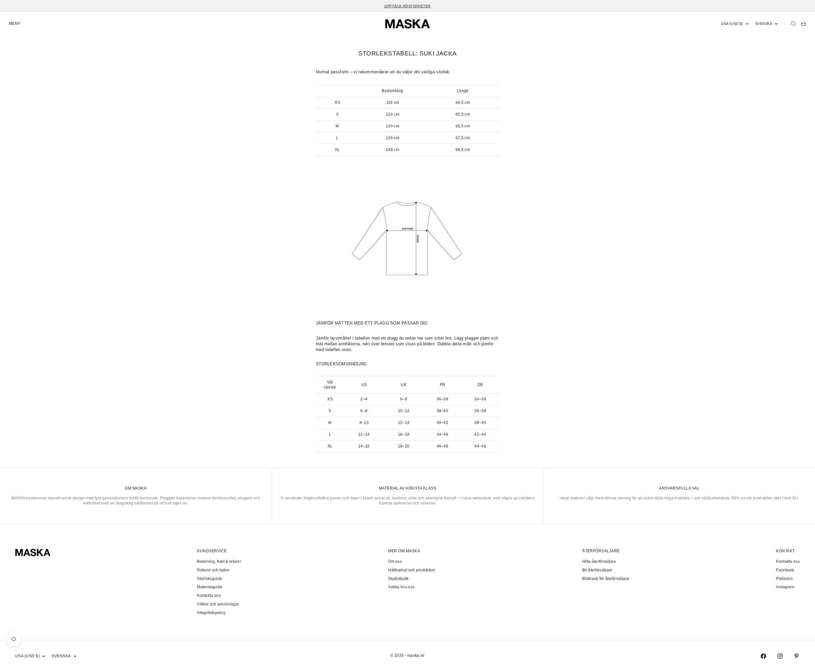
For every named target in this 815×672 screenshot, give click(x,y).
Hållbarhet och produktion (412, 570)
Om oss (395, 561)
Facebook (785, 570)
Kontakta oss (209, 595)
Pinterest (784, 578)
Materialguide (209, 587)
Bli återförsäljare (597, 570)
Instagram (785, 587)
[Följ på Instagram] (780, 656)
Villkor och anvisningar (218, 604)
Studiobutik (398, 578)
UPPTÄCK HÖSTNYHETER (407, 6)
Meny (15, 23)
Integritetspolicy (211, 613)
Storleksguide (209, 578)
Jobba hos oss (401, 587)
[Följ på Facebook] (763, 656)
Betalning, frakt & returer (219, 561)
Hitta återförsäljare (599, 561)
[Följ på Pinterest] (796, 656)
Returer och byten (213, 570)
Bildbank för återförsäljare (605, 578)
